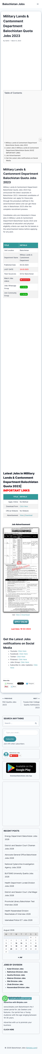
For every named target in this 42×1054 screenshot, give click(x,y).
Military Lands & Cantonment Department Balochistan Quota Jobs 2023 (21, 144)
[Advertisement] (21, 66)
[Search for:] (21, 723)
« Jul (20, 957)
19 (16, 946)
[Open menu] (38, 4)
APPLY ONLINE (21, 622)
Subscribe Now (25, 279)
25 (11, 949)
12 (16, 943)
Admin (7, 41)
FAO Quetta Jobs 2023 (9, 702)
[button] (5, 997)
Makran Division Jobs (16, 978)
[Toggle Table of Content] (39, 139)
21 (26, 946)
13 (21, 943)
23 (36, 946)
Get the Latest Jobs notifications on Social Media (22, 159)
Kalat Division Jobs (15, 969)
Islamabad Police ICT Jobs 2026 (18, 920)
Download (28, 515)
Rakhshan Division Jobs (17, 972)
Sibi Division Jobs (14, 981)
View (21, 515)
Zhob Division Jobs (15, 984)
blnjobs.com (32, 1048)
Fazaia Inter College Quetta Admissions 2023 (31, 703)
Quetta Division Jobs (16, 975)
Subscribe (10, 739)
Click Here (24, 506)
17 (6, 946)
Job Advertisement (13, 155)
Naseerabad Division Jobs (18, 987)
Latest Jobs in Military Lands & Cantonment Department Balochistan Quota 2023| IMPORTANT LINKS (22, 150)
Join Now (24, 287)
